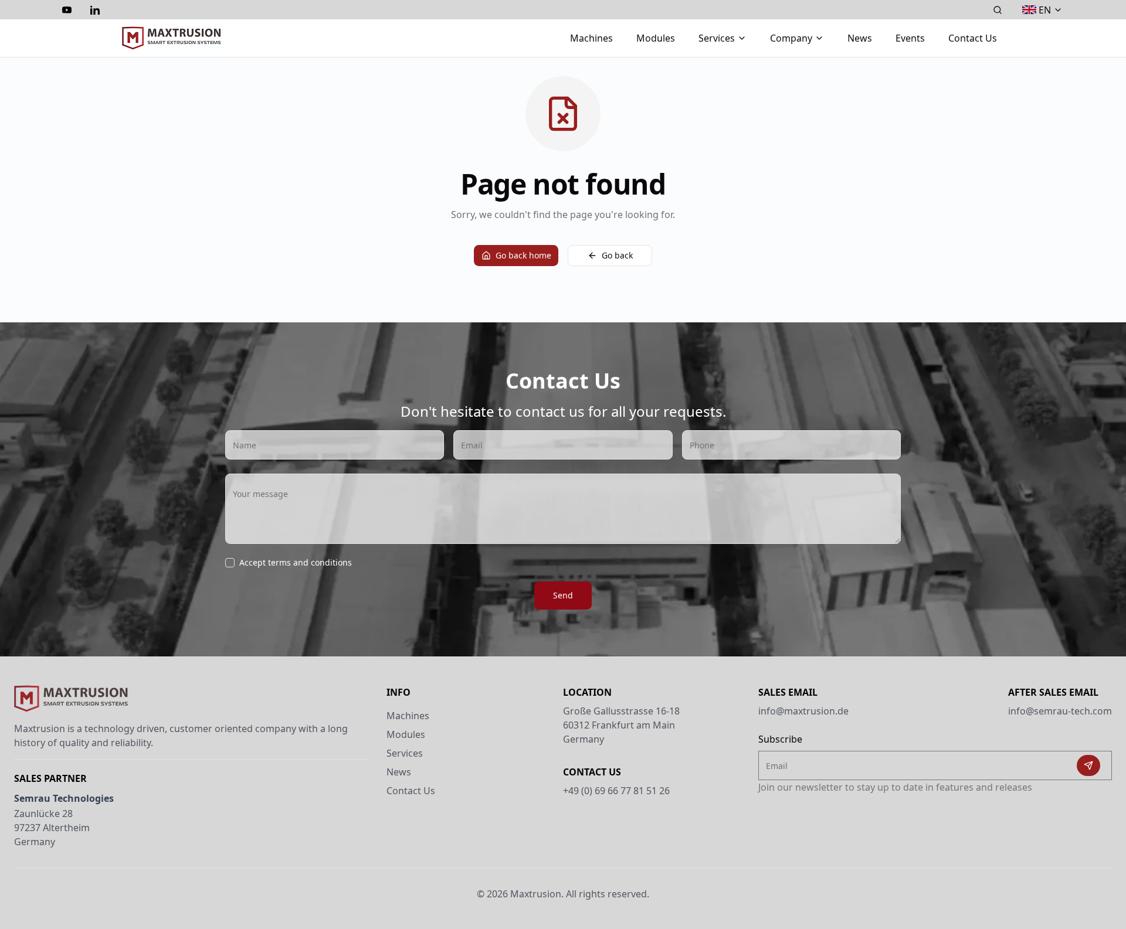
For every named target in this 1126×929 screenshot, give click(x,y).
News (859, 38)
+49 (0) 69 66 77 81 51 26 (616, 790)
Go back (617, 255)
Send (563, 595)
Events (910, 38)
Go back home (523, 255)
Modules (655, 38)
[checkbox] (230, 562)
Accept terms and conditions (295, 563)
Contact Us (972, 38)
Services (404, 753)
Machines (591, 38)
